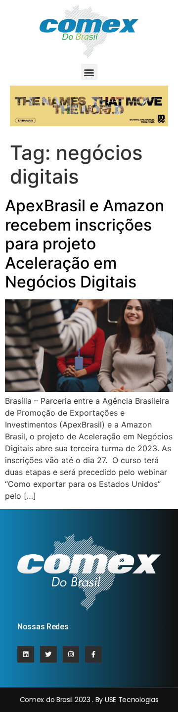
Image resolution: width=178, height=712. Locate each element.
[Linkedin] (25, 654)
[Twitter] (48, 654)
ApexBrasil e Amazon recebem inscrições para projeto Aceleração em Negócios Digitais (84, 243)
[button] (89, 72)
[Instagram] (71, 654)
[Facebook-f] (93, 654)
